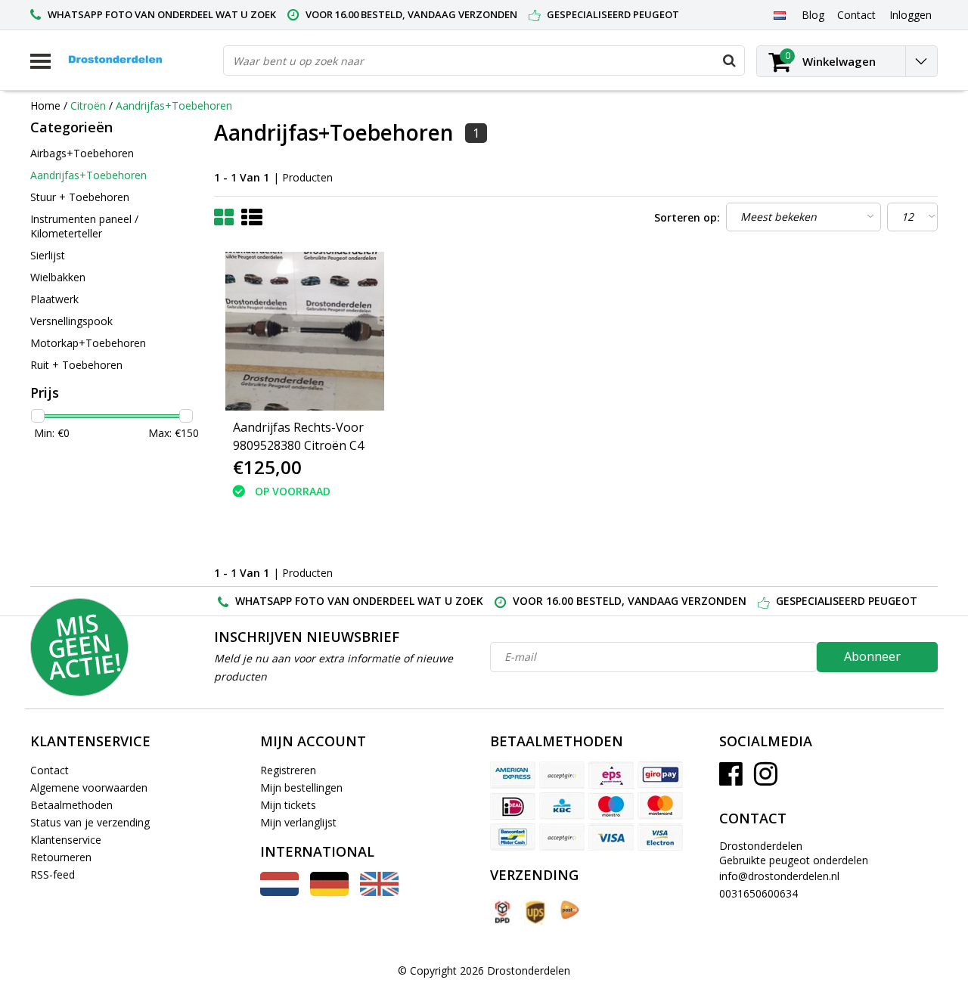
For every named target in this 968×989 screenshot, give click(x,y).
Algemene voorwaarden (88, 787)
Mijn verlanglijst (298, 822)
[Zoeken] (729, 60)
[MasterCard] (660, 806)
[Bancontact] (512, 837)
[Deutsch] (329, 892)
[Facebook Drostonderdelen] (731, 779)
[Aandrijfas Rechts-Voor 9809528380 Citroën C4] (304, 331)
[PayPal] (562, 837)
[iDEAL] (512, 806)
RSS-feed (52, 874)
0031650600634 (758, 893)
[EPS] (611, 775)
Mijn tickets (288, 805)
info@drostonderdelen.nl (779, 876)
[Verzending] (501, 912)
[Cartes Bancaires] (562, 775)
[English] (379, 892)
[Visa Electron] (660, 837)
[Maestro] (611, 806)
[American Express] (512, 775)
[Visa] (611, 837)
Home (45, 105)
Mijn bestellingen (301, 787)
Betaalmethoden (71, 805)
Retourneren (61, 857)
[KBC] (562, 806)
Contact (49, 770)
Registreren (288, 770)
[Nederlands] (779, 14)
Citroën (88, 105)
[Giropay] (660, 775)
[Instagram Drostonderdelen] (765, 779)
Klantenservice (65, 839)
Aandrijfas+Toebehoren (174, 105)
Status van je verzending (90, 822)
